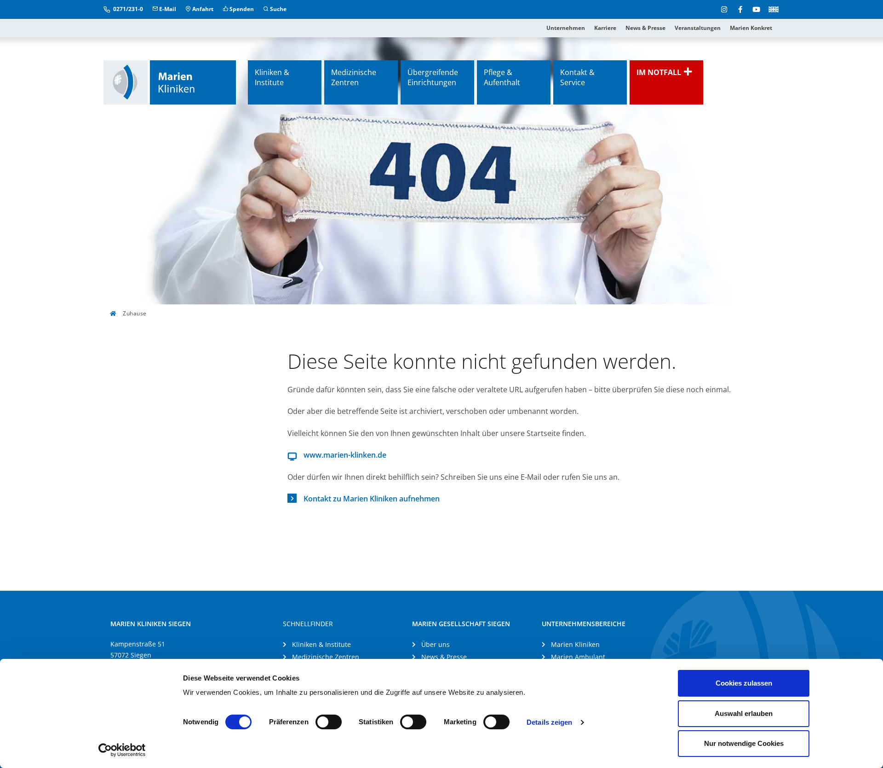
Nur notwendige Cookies (744, 743)
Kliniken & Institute (272, 77)
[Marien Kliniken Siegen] (169, 82)
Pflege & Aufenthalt (502, 77)
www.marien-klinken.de (345, 455)
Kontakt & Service (577, 77)
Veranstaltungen (698, 28)
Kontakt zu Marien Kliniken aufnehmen (372, 499)
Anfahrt (202, 9)
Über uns (435, 644)
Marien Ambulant (578, 656)
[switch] (328, 722)
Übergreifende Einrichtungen (432, 77)
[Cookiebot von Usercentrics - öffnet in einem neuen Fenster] (122, 750)
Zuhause (134, 313)
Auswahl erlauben (744, 713)
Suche (278, 9)
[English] (772, 9)
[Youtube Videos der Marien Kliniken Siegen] (756, 9)
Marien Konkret (751, 28)
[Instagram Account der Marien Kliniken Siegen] (724, 9)
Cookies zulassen (744, 683)
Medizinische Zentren (353, 77)
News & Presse (645, 28)
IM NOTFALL (659, 72)
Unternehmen (565, 28)
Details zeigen (549, 722)
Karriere (605, 28)
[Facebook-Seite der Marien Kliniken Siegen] (740, 9)
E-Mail (167, 9)
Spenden (241, 9)
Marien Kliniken (575, 644)
